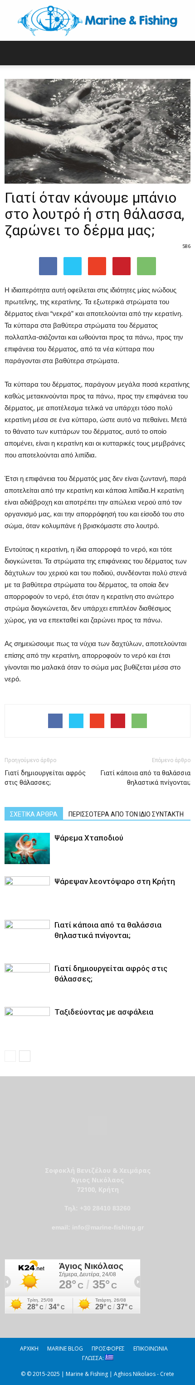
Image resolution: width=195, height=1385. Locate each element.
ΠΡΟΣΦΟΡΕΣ (108, 1348)
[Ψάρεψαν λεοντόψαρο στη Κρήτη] (27, 892)
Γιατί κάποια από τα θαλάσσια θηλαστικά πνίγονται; (145, 778)
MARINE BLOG (65, 1348)
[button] (182, 53)
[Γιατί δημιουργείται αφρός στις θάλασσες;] (27, 979)
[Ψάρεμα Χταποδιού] (27, 848)
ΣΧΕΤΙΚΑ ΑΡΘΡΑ (34, 814)
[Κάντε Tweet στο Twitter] (72, 266)
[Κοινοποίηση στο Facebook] (48, 266)
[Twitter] (76, 721)
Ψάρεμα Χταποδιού (88, 837)
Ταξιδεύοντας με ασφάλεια (103, 1011)
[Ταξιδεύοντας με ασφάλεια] (27, 1022)
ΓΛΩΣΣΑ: (93, 1358)
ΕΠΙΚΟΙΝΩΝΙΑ (150, 1348)
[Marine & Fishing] (97, 21)
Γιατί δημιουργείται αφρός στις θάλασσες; (45, 778)
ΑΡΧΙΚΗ (29, 1348)
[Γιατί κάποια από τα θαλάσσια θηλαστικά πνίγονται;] (27, 935)
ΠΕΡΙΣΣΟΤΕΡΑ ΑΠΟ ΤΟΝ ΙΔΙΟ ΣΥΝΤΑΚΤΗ (126, 814)
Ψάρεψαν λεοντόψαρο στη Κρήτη (114, 881)
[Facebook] (55, 721)
